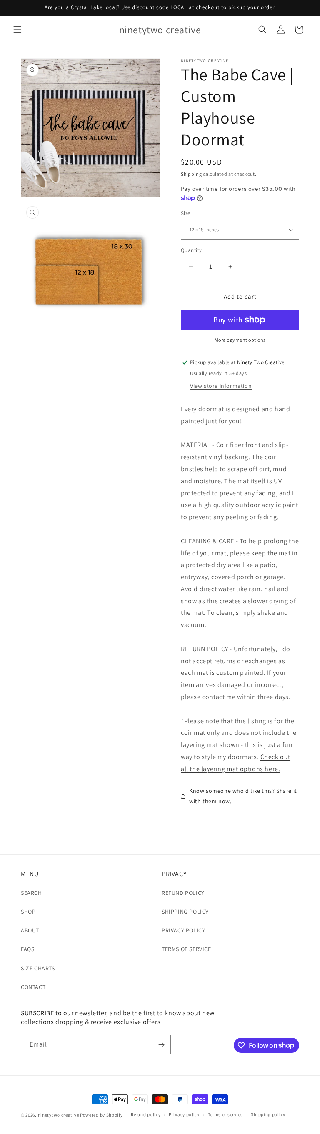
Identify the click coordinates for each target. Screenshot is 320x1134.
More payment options (240, 340)
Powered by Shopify (101, 1115)
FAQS (27, 949)
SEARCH (31, 893)
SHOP (28, 911)
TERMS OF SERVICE (186, 949)
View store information (221, 386)
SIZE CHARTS (38, 968)
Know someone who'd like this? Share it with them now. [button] (243, 796)
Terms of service (225, 1114)
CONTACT (33, 987)
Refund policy (145, 1114)
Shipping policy (268, 1114)
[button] (17, 29)
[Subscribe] (161, 1044)
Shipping (191, 174)
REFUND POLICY (183, 893)
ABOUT (30, 930)
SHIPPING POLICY (185, 911)
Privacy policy (184, 1114)
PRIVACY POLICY (183, 930)
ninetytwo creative (58, 1115)
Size (185, 213)
